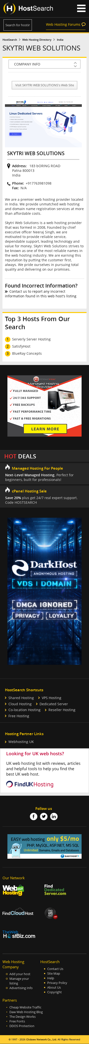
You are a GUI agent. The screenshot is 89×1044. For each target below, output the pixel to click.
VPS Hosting (51, 697)
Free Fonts (17, 1021)
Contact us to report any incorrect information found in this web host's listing (40, 293)
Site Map (53, 973)
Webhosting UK (21, 741)
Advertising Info (21, 988)
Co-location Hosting (24, 709)
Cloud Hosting (20, 704)
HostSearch (9, 39)
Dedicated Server (54, 704)
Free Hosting (18, 716)
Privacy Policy (57, 983)
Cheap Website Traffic (25, 1007)
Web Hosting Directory (36, 39)
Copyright (54, 992)
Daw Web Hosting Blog (26, 1012)
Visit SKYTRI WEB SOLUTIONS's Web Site (44, 85)
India (60, 39)
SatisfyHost (21, 346)
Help (50, 978)
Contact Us (55, 969)
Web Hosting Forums (63, 24)
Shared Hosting (21, 697)
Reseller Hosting (61, 709)
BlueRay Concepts (27, 353)
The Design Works (22, 1017)
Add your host (19, 974)
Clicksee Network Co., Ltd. (41, 1039)
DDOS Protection (21, 1026)
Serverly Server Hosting (31, 339)
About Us (54, 987)
